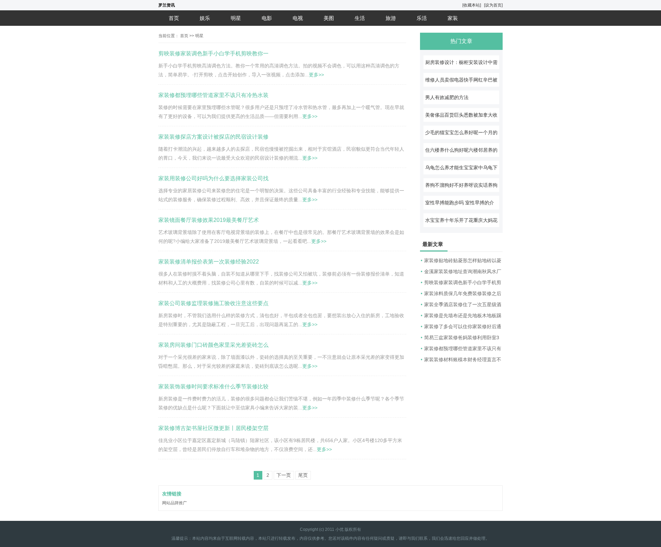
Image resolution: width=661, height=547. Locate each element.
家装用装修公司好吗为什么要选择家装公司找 (213, 178)
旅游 (391, 18)
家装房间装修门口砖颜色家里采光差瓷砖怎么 (213, 345)
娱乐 (205, 18)
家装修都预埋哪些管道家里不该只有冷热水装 (213, 95)
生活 (360, 18)
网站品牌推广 (174, 503)
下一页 (283, 475)
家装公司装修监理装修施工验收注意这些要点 (213, 303)
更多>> (316, 74)
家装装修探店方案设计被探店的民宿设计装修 (213, 137)
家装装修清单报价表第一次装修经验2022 (208, 262)
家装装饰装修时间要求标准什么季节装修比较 (213, 386)
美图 (329, 18)
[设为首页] (493, 5)
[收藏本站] (471, 5)
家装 (453, 18)
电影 (267, 18)
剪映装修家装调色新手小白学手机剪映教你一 (213, 53)
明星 (236, 18)
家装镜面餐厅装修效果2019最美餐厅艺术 (208, 220)
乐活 (422, 18)
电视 (298, 18)
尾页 (303, 475)
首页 (174, 18)
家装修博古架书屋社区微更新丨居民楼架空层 (213, 428)
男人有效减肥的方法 (447, 97)
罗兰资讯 (166, 5)
